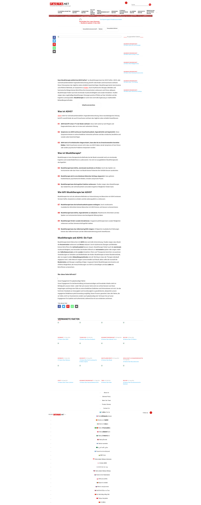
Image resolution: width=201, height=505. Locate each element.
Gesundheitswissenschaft (92, 29)
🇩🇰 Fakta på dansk (102, 432)
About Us (106, 392)
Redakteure (69, 293)
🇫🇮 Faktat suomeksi (102, 443)
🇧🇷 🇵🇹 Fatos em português (102, 428)
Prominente (75, 12)
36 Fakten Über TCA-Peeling (131, 82)
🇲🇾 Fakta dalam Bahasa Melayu (102, 471)
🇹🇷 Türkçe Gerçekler (102, 498)
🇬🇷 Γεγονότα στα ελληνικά (102, 451)
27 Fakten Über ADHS (63, 339)
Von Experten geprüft (105, 19)
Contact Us (106, 408)
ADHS (59, 115)
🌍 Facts (102, 412)
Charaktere (84, 12)
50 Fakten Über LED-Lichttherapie (132, 45)
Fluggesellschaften (64, 12)
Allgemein (133, 12)
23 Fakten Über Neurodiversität (131, 361)
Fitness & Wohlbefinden (124, 12)
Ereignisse (114, 12)
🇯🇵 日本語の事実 (102, 463)
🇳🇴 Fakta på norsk (102, 439)
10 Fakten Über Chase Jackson (65, 382)
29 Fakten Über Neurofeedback (87, 339)
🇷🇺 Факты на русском (102, 486)
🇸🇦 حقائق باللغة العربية (102, 447)
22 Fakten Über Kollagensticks (131, 63)
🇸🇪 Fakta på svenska (102, 435)
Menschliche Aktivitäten (150, 12)
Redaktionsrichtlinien (116, 19)
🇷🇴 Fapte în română (102, 482)
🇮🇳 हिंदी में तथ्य (102, 455)
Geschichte (141, 12)
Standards (67, 291)
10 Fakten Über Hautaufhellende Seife (89, 382)
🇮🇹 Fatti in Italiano (102, 424)
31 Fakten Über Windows (64, 360)
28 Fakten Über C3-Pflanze (129, 339)
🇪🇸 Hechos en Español (102, 420)
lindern (86, 87)
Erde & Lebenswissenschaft (103, 12)
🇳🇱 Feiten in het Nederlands (102, 475)
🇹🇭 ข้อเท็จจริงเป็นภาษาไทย (102, 490)
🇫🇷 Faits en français (102, 416)
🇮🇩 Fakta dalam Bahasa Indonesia (102, 459)
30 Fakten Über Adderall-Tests (109, 339)
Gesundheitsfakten (112, 28)
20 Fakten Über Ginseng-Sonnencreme (133, 73)
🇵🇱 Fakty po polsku (102, 478)
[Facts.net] (59, 3)
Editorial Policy (106, 396)
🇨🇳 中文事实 (102, 502)
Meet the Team (106, 400)
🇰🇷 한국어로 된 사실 (102, 467)
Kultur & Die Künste (92, 12)
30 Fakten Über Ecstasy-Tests (131, 54)
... (156, 12)
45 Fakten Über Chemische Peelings (133, 91)
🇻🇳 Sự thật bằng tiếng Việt (102, 494)
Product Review (106, 404)
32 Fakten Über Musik (106, 360)
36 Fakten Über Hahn (106, 382)
